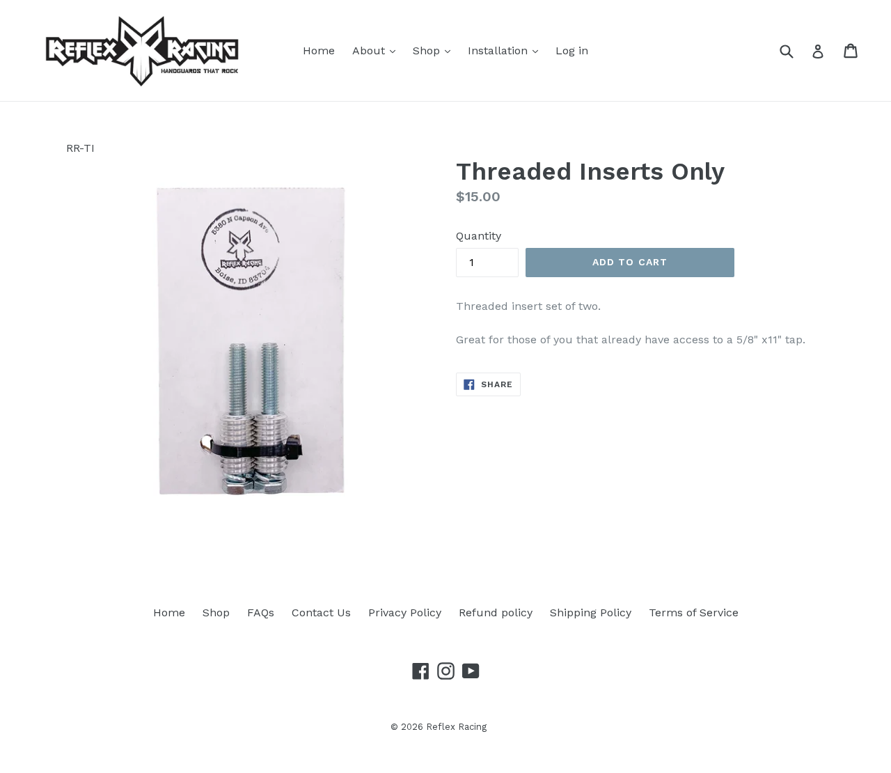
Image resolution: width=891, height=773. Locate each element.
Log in (571, 50)
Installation (499, 50)
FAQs (260, 612)
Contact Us (321, 612)
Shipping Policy (590, 612)
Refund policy (496, 612)
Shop (428, 50)
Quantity (478, 235)
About (370, 50)
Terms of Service (694, 612)
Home (319, 50)
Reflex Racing (456, 726)
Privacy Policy (404, 612)
